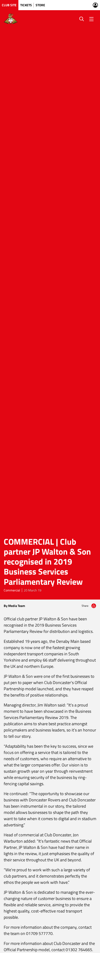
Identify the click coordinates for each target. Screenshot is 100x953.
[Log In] (95, 5)
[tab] (9, 5)
